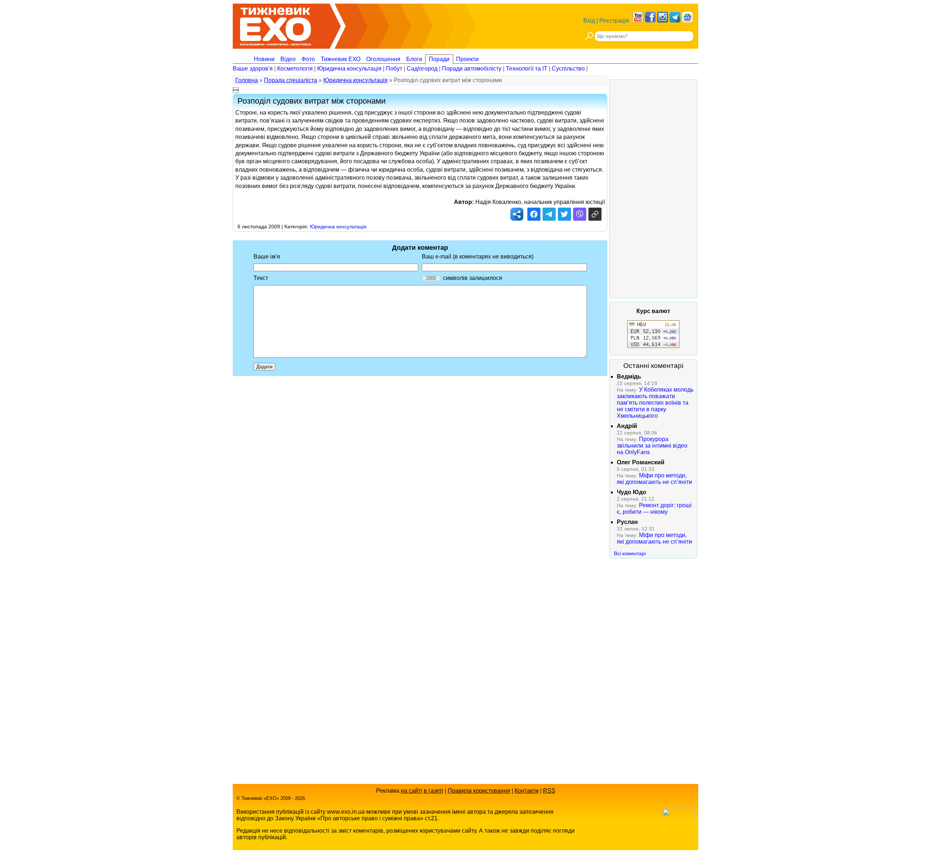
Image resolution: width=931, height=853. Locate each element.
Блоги (414, 59)
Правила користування (479, 791)
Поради (439, 59)
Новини (264, 59)
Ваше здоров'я (253, 68)
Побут (394, 68)
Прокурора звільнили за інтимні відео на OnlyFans (652, 445)
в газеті (433, 791)
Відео (288, 59)
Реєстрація (614, 20)
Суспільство (568, 68)
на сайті (411, 791)
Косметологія (295, 68)
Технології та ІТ (526, 68)
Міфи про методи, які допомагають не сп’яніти (654, 478)
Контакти (527, 791)
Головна (246, 80)
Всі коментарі (630, 553)
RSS (549, 791)
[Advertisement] (653, 189)
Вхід (589, 20)
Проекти (467, 59)
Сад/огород (422, 68)
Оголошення (383, 59)
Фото (308, 59)
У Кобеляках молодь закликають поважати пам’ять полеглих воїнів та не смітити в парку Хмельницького (655, 403)
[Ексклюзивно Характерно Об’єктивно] (275, 24)
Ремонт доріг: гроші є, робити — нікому (654, 508)
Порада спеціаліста (290, 80)
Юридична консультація (349, 68)
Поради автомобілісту (472, 68)
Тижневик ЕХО (340, 59)
